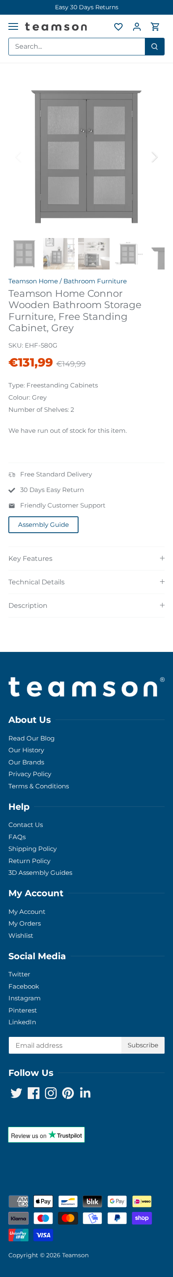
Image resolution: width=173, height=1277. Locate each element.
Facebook (23, 986)
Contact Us (25, 825)
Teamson (75, 1255)
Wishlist (20, 935)
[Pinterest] (68, 1093)
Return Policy (29, 861)
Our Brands (26, 762)
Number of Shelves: (38, 409)
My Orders (24, 923)
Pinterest (22, 1010)
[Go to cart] (155, 26)
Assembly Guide (43, 525)
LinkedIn (22, 1022)
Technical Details (36, 582)
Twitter (19, 974)
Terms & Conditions (38, 786)
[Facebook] (33, 1093)
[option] (86, 7)
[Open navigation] (13, 26)
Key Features (30, 559)
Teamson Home (33, 281)
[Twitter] (16, 1093)
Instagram (24, 998)
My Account (26, 912)
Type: (16, 385)
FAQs (17, 837)
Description (27, 606)
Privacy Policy (29, 774)
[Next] (154, 156)
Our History (26, 750)
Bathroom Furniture (95, 281)
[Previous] (18, 156)
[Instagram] (51, 1093)
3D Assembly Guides (40, 873)
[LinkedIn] (85, 1093)
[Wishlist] (118, 26)
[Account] (137, 26)
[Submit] (154, 46)
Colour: (19, 397)
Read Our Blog (31, 738)
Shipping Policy (32, 849)
